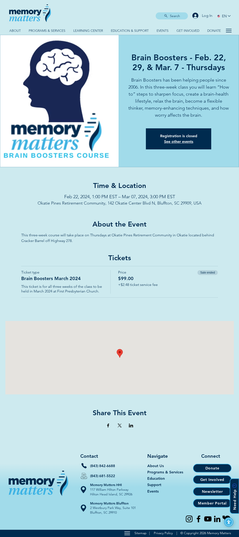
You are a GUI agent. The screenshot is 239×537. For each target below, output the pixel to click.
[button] (15, 31)
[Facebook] (198, 518)
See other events (178, 141)
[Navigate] (229, 30)
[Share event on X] (119, 425)
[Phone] (84, 466)
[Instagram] (189, 518)
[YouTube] (207, 518)
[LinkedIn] (217, 518)
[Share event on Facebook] (108, 425)
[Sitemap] (127, 533)
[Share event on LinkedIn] (131, 425)
